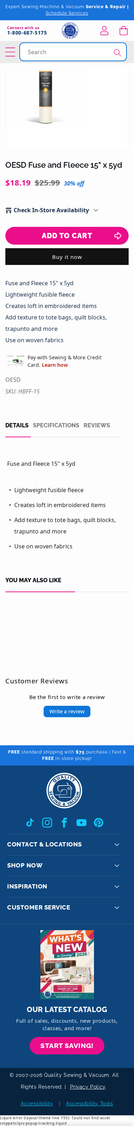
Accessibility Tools (89, 1103)
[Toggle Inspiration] (116, 886)
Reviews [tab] (97, 425)
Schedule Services (67, 13)
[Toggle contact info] (116, 844)
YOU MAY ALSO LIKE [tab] (33, 580)
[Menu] (11, 52)
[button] (123, 30)
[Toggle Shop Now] (116, 865)
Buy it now (67, 256)
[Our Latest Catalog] (67, 965)
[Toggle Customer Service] (116, 907)
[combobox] (74, 52)
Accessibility (37, 1103)
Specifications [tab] (56, 425)
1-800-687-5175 (27, 33)
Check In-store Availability (51, 210)
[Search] (117, 52)
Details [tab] (17, 425)
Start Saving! (67, 1045)
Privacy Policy (88, 1087)
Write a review (67, 711)
